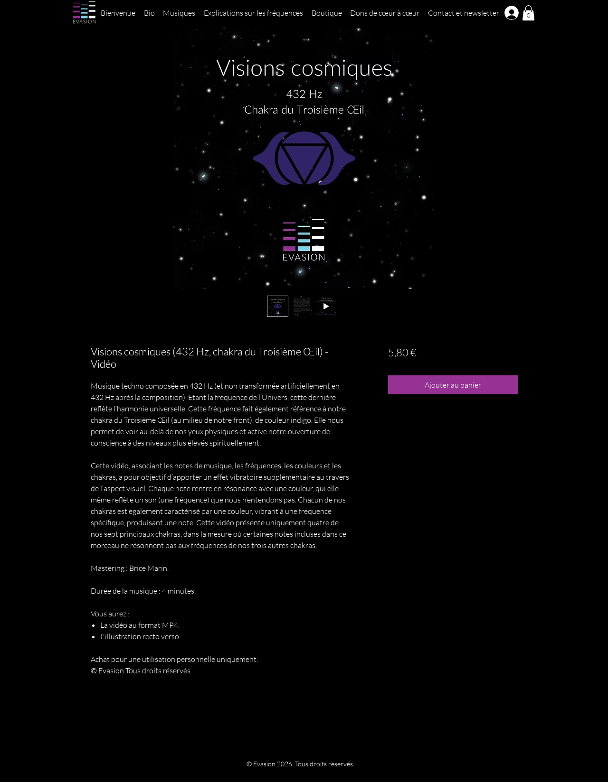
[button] (528, 12)
